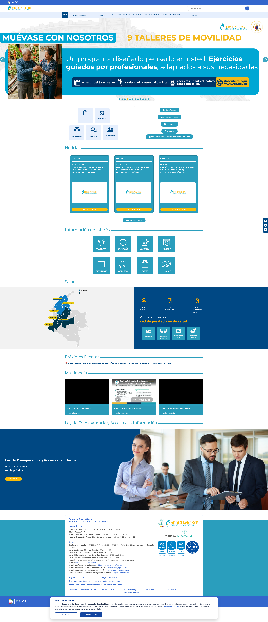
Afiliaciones (148, 352)
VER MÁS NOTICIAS (134, 235)
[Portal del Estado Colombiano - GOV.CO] (13, 2)
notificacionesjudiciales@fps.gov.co (109, 581)
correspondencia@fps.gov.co (87, 578)
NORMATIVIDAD (85, 134)
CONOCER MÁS (13, 494)
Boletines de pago (170, 132)
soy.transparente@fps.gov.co (117, 586)
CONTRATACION (110, 151)
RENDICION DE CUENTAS (102, 134)
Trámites (170, 147)
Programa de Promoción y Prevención (163, 352)
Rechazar (66, 615)
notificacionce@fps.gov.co (116, 583)
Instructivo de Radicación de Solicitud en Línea (170, 152)
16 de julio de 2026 (74, 428)
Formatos (171, 140)
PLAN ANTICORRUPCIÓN (77, 151)
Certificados (171, 125)
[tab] (119, 114)
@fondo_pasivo (77, 593)
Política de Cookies (171, 606)
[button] (102, 15)
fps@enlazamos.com (120, 588)
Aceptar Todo (91, 615)
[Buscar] (247, 8)
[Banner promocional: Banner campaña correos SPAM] (134, 67)
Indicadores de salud (178, 352)
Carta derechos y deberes (193, 352)
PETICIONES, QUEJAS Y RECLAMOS (93, 151)
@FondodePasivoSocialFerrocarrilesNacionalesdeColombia (96, 597)
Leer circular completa (89, 225)
